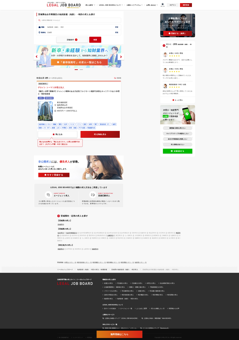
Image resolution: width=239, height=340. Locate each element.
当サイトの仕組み (110, 308)
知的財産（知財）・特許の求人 (127, 299)
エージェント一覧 (126, 308)
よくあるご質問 (141, 308)
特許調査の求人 (172, 295)
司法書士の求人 (122, 283)
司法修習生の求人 (128, 291)
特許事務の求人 (158, 295)
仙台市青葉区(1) (71, 233)
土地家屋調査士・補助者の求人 (114, 287)
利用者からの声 (174, 308)
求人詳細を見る (100, 134)
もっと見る (179, 100)
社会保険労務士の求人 (167, 283)
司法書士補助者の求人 (157, 291)
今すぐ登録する (55, 175)
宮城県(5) (61, 224)
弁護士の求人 (108, 283)
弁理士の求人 (151, 283)
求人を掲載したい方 (158, 308)
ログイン (173, 5)
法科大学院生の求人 (111, 295)
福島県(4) (95, 249)
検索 (95, 40)
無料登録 (186, 5)
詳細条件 (70, 40)
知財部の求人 (108, 299)
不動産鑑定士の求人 (156, 287)
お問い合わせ (151, 5)
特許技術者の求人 (128, 295)
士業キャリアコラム (134, 5)
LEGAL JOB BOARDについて (110, 5)
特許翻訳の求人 (143, 295)
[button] (36, 56)
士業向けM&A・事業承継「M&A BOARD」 (158, 318)
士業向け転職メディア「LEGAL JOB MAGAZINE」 (122, 318)
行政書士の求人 (137, 283)
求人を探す (89, 5)
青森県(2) (61, 249)
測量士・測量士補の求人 (137, 287)
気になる (59, 134)
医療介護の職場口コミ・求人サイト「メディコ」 (121, 328)
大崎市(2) (110, 235)
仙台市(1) (61, 233)
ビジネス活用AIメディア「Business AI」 (156, 328)
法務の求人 (141, 291)
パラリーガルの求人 (111, 291)
